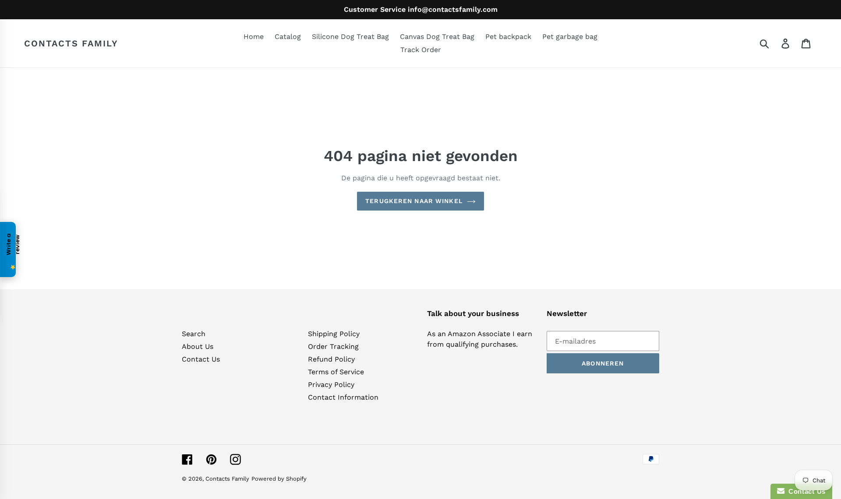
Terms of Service (336, 372)
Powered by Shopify (279, 478)
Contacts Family (71, 43)
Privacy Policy (331, 384)
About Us (197, 346)
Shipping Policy (334, 334)
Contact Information (343, 397)
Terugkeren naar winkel (414, 200)
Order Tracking (333, 346)
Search (193, 334)
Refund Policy (331, 359)
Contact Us (201, 359)
